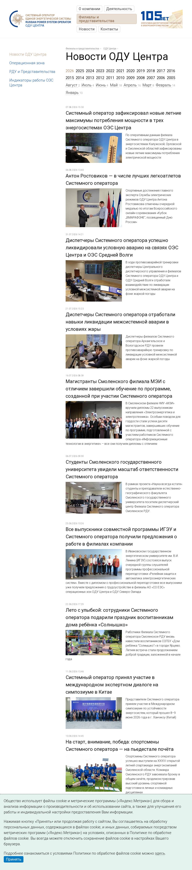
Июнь (101, 85)
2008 (140, 78)
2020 (130, 71)
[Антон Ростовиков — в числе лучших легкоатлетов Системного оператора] (94, 191)
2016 (171, 71)
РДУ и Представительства (32, 71)
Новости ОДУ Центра (27, 54)
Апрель (131, 85)
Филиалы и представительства (96, 19)
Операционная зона (27, 63)
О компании (89, 9)
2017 (161, 71)
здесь (160, 853)
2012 (100, 78)
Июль (87, 85)
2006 (161, 78)
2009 (130, 78)
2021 (120, 71)
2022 (110, 71)
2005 (171, 78)
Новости (86, 29)
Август (72, 85)
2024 (90, 71)
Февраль (164, 85)
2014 (80, 78)
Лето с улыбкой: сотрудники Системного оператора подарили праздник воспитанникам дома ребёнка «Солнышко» (119, 617)
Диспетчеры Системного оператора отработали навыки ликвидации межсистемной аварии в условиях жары (120, 322)
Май (114, 85)
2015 (70, 78)
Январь (73, 92)
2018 (151, 71)
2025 (80, 71)
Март (147, 85)
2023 (100, 71)
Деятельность (119, 9)
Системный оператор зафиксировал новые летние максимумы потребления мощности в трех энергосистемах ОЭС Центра (123, 120)
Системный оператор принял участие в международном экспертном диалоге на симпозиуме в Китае (112, 685)
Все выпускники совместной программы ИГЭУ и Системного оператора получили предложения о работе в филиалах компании (121, 536)
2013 (90, 78)
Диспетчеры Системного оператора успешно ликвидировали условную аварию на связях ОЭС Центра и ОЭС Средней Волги (122, 247)
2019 (140, 71)
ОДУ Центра (109, 48)
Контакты (109, 29)
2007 (151, 78)
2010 (120, 78)
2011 (110, 78)
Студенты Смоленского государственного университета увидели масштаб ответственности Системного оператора (122, 469)
